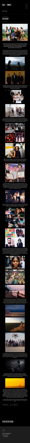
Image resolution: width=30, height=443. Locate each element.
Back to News (4, 11)
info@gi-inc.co (5, 435)
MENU (26, 6)
